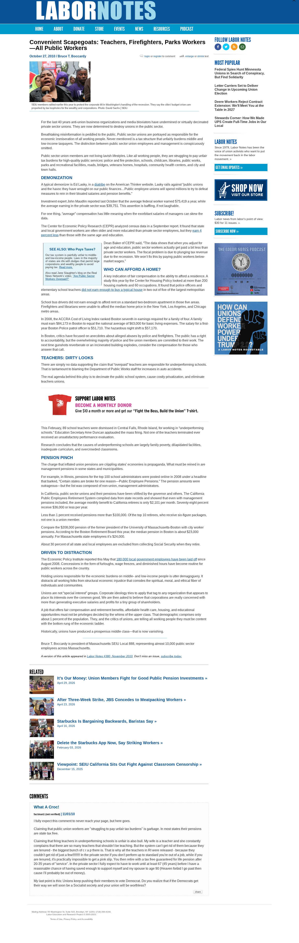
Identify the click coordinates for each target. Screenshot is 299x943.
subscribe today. (171, 656)
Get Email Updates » (229, 167)
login (147, 56)
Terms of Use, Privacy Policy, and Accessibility (71, 919)
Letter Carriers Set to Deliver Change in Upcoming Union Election (236, 89)
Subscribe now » (227, 231)
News (139, 29)
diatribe (99, 184)
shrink (200, 56)
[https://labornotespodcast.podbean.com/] (241, 294)
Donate (79, 29)
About (58, 29)
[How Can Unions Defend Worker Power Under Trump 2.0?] (241, 352)
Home (39, 29)
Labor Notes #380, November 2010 (110, 656)
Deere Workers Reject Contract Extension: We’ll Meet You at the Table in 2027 (239, 105)
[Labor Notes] (96, 10)
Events (119, 29)
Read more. (66, 267)
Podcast (186, 29)
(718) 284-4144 (103, 912)
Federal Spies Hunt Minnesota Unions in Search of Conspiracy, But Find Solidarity (239, 73)
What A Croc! (46, 807)
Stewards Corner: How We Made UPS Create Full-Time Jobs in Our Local (240, 121)
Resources (162, 29)
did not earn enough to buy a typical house (112, 289)
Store (99, 29)
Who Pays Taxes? (81, 249)
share (198, 892)
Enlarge (189, 56)
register (157, 56)
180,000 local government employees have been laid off (156, 559)
